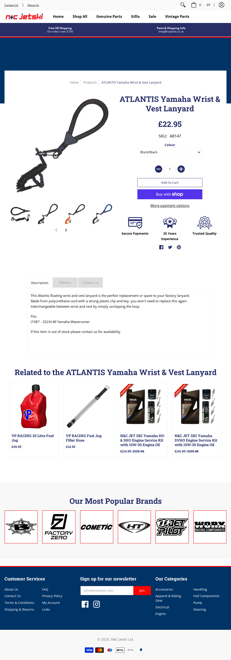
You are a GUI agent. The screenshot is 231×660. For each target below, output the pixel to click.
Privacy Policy (52, 596)
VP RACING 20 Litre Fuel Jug (33, 437)
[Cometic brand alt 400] (96, 526)
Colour (170, 145)
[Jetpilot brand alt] (172, 526)
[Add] (181, 169)
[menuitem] (183, 5)
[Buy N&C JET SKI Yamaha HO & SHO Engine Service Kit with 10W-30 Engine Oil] (142, 406)
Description (40, 283)
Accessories (164, 589)
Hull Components (206, 596)
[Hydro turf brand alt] (134, 526)
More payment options (169, 205)
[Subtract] (158, 169)
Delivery (65, 282)
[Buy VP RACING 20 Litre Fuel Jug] (34, 406)
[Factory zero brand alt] (58, 526)
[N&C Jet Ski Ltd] (24, 16)
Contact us (91, 282)
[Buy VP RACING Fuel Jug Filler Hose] (88, 406)
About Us (33, 5)
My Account (51, 602)
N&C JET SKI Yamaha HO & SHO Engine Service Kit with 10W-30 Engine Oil (142, 440)
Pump (197, 602)
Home (74, 82)
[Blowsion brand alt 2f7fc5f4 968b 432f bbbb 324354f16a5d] (21, 526)
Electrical (162, 607)
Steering (199, 609)
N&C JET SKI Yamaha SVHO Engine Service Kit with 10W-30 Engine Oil (196, 440)
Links (46, 609)
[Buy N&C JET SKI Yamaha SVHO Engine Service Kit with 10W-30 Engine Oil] (197, 406)
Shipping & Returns (19, 609)
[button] (221, 5)
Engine (160, 614)
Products (90, 82)
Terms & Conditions (19, 602)
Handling (200, 589)
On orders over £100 (60, 31)
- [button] (204, 4)
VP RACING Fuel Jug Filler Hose (84, 437)
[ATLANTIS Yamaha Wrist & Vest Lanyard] (20, 214)
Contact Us (11, 5)
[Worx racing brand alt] (209, 526)
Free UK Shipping (60, 28)
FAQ (45, 589)
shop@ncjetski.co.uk (171, 31)
